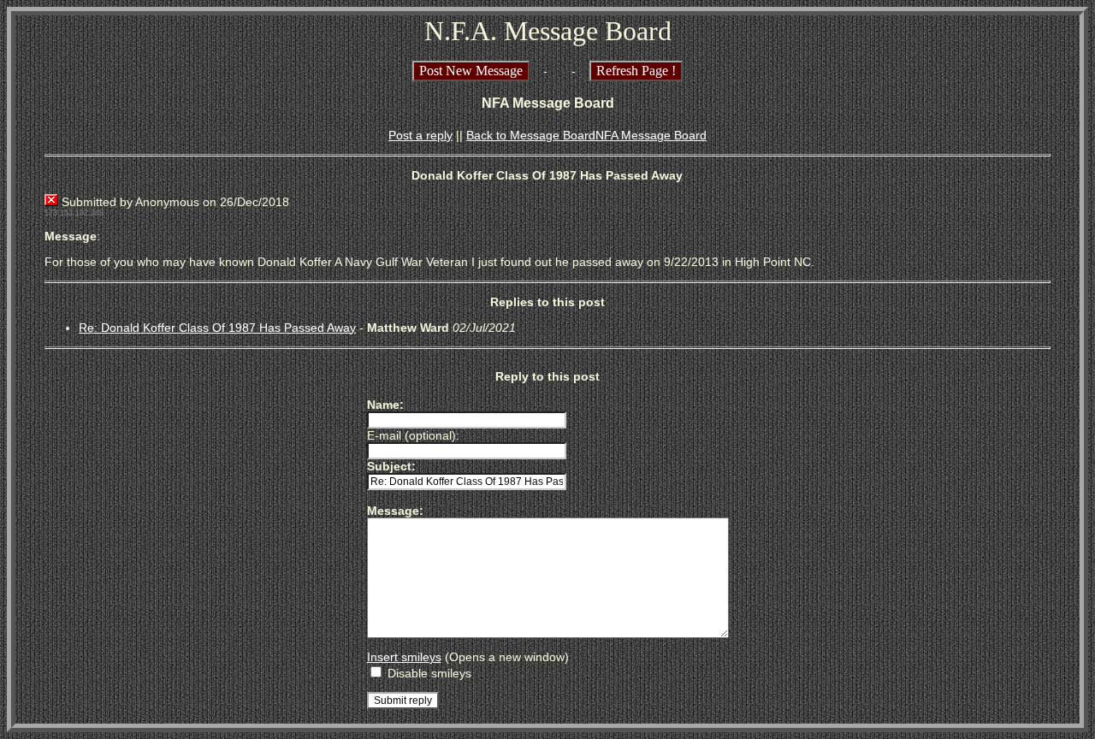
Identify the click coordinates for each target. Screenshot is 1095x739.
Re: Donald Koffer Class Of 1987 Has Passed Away (217, 327)
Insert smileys (404, 657)
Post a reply (420, 135)
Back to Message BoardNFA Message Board (586, 135)
